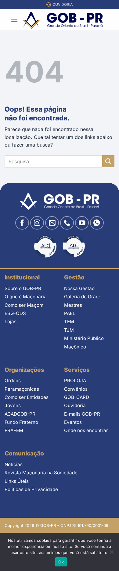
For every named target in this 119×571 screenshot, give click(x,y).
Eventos (73, 422)
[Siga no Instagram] (37, 223)
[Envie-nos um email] (52, 223)
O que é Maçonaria (26, 296)
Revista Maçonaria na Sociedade (41, 473)
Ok (61, 561)
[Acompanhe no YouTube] (82, 223)
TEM (69, 321)
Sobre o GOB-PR (23, 288)
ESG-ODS (15, 313)
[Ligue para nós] (67, 223)
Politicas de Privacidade (31, 489)
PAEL (69, 313)
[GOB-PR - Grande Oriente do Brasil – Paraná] (63, 20)
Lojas (10, 321)
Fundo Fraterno (21, 422)
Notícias (14, 464)
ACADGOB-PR (20, 414)
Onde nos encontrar (86, 430)
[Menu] (14, 19)
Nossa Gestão (79, 288)
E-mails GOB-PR (82, 414)
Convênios (76, 389)
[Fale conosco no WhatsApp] (97, 223)
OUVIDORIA (62, 4)
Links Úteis (17, 481)
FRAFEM (14, 430)
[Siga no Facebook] (22, 223)
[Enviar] (108, 161)
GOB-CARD (76, 397)
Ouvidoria (75, 405)
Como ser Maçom (24, 305)
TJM (69, 330)
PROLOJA (75, 380)
